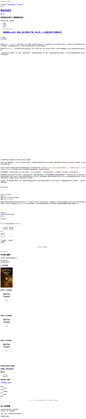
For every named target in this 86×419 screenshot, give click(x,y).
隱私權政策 (50, 400)
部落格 (4, 25)
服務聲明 (56, 400)
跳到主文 (3, 14)
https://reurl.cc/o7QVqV (22, 203)
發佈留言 (3, 242)
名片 (4, 26)
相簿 (4, 23)
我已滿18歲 (3, 416)
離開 (8, 416)
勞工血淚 (11, 229)
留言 (13, 223)
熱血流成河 (6, 10)
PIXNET (32, 400)
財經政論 (11, 20)
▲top (2, 231)
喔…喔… (3, 216)
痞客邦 (10, 223)
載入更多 (3, 233)
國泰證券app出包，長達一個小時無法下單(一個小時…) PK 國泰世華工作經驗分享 (32, 32)
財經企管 (11, 227)
